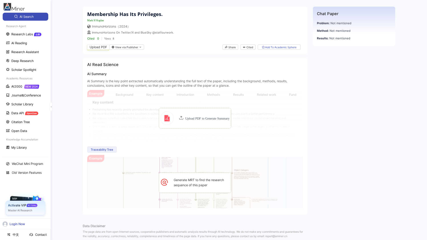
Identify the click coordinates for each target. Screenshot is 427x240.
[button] (195, 118)
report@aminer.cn (276, 236)
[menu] (25, 82)
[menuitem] (25, 17)
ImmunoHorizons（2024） (111, 26)
